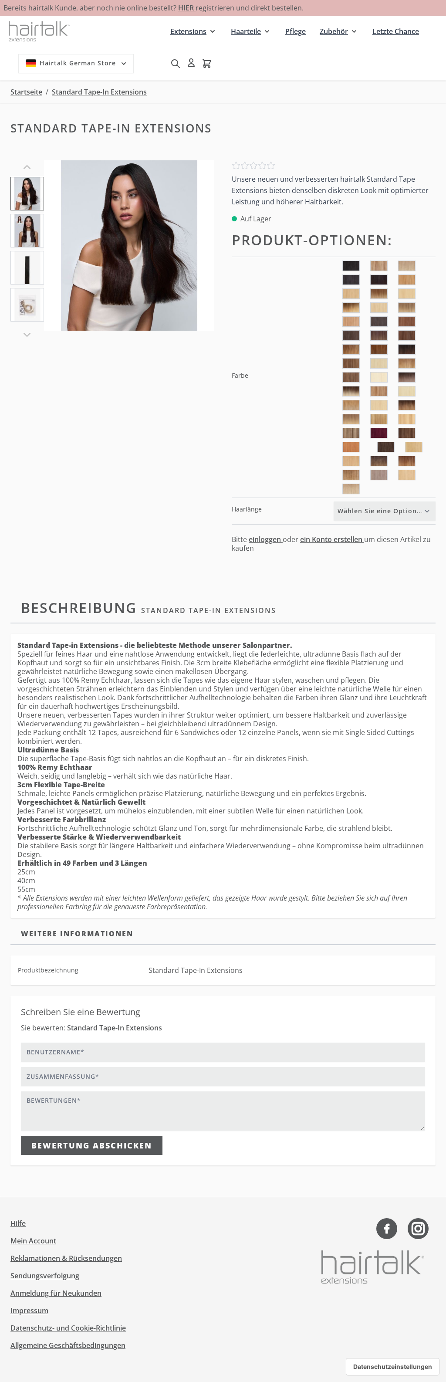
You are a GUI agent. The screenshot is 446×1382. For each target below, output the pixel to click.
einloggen (266, 539)
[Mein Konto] (191, 63)
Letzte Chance (395, 31)
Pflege (295, 31)
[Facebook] (386, 1228)
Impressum (29, 1310)
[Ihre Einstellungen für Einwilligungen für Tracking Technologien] (392, 1366)
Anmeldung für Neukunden (55, 1293)
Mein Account (33, 1241)
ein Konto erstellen (332, 539)
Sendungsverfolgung (44, 1275)
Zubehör (334, 31)
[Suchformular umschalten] (175, 63)
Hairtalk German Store (78, 63)
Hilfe (18, 1223)
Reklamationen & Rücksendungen (66, 1258)
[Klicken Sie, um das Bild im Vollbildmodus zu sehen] (129, 245)
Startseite (26, 92)
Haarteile (246, 31)
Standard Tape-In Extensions (99, 92)
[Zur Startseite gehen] (39, 31)
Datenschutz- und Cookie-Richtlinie (68, 1328)
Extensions (188, 31)
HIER (187, 8)
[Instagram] (418, 1228)
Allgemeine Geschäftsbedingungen (67, 1345)
